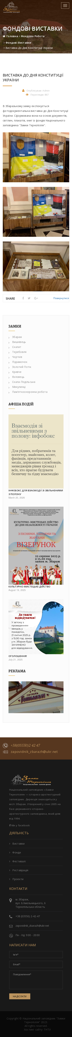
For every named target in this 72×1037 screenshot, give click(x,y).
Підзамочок (19, 362)
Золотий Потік (21, 367)
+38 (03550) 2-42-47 (28, 916)
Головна (12, 36)
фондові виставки (18, 42)
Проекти (17, 879)
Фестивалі (19, 861)
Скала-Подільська (23, 382)
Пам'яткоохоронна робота (29, 392)
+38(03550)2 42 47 (25, 745)
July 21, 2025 (15, 659)
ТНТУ (47, 1029)
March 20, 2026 (16, 497)
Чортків (17, 357)
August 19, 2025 (17, 590)
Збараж (17, 337)
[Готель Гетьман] (36, 697)
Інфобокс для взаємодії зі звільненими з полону (35, 492)
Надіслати (20, 996)
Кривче (17, 372)
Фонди (16, 852)
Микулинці (19, 387)
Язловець (18, 377)
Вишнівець (19, 342)
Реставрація (20, 870)
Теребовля (19, 352)
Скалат (16, 347)
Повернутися (61, 298)
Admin (46, 90)
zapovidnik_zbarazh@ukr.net (34, 751)
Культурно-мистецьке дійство (29, 586)
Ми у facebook (20, 825)
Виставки (18, 843)
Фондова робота (32, 36)
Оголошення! (17, 656)
